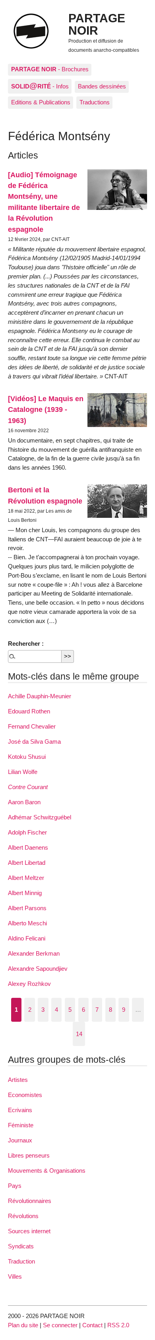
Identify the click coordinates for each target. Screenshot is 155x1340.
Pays (14, 1185)
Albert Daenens (28, 847)
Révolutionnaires (29, 1200)
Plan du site (23, 1325)
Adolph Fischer (27, 832)
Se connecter (60, 1325)
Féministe (20, 1125)
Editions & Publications (40, 102)
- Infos (40, 85)
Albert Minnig (25, 892)
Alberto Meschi (27, 923)
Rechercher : (26, 643)
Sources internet (29, 1231)
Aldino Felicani (26, 938)
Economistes (25, 1094)
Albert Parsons (27, 908)
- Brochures (50, 69)
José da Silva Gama (34, 741)
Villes (15, 1276)
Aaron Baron (24, 802)
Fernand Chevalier (32, 726)
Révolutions (23, 1216)
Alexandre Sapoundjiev (38, 968)
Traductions (94, 102)
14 (79, 1033)
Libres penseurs (29, 1155)
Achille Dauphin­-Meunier (39, 696)
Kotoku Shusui (27, 756)
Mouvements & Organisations (46, 1170)
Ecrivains (20, 1110)
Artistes (18, 1079)
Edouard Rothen (29, 711)
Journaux (20, 1140)
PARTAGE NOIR (96, 24)
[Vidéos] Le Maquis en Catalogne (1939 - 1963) (45, 409)
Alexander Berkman (34, 953)
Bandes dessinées (102, 86)
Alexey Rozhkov (29, 983)
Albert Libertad (26, 862)
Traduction (21, 1261)
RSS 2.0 (118, 1325)
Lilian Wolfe (22, 771)
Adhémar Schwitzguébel (39, 817)
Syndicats (21, 1246)
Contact (92, 1325)
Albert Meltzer (26, 877)
